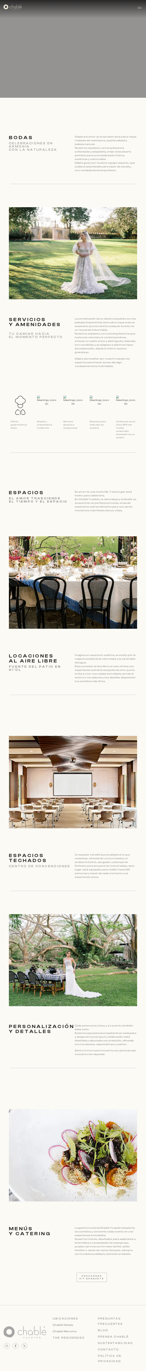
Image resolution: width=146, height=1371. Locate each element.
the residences (69, 1337)
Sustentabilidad (115, 1343)
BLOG (103, 1330)
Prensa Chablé (113, 1336)
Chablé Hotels (63, 1325)
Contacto (108, 1349)
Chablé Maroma (64, 1331)
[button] (141, 7)
